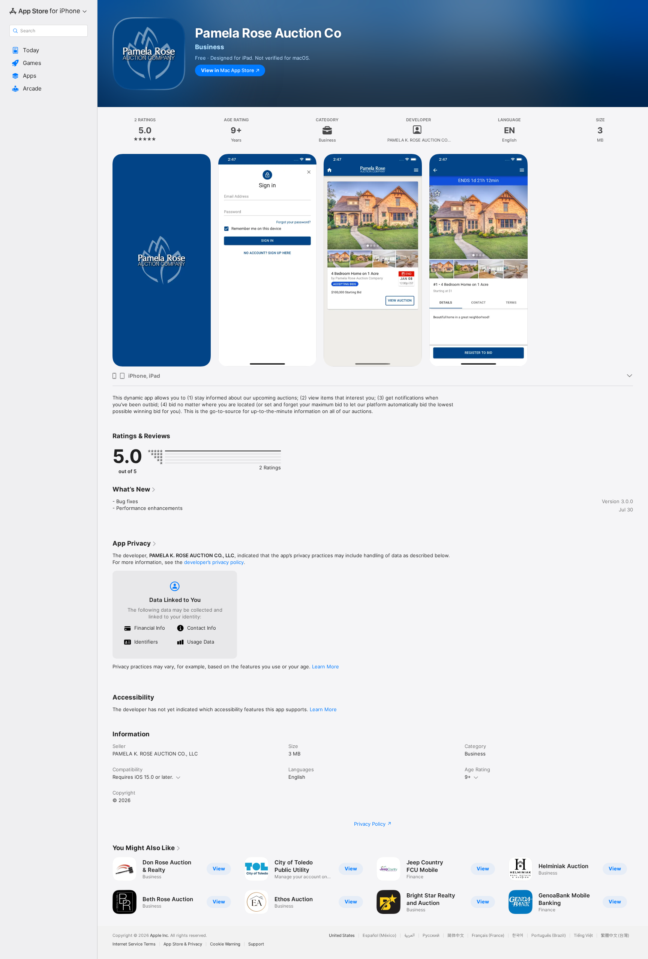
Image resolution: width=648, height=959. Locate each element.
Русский (431, 935)
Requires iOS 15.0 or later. (142, 777)
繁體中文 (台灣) (615, 935)
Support (256, 944)
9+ (468, 777)
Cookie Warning (225, 944)
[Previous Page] (105, 885)
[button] (48, 50)
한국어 (518, 935)
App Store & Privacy (183, 944)
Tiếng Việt (583, 935)
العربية (409, 935)
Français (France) (488, 935)
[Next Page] (640, 885)
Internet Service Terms (134, 944)
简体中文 (455, 935)
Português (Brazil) (548, 935)
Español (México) (379, 935)
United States (342, 935)
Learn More (325, 666)
